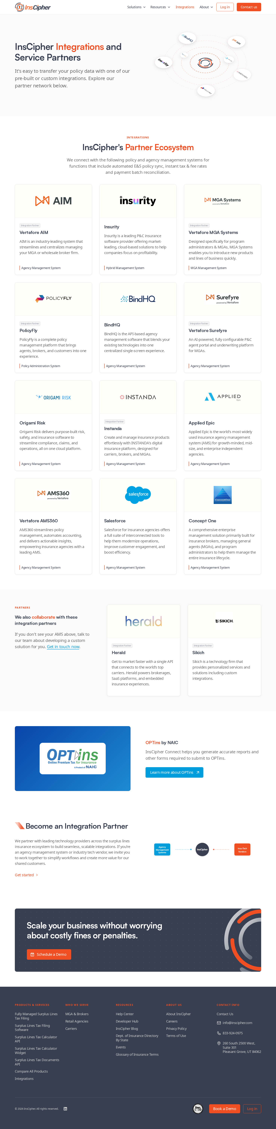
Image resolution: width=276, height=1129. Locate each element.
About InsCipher (178, 1014)
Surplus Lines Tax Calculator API (36, 1039)
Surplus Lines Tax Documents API (37, 1062)
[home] (33, 7)
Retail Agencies (76, 1021)
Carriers (71, 1028)
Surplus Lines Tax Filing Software (32, 1027)
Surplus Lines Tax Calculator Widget (36, 1050)
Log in (225, 7)
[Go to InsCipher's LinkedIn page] (65, 1109)
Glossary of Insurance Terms (137, 1054)
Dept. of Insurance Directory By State (137, 1037)
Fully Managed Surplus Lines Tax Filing (36, 1016)
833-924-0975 (233, 1033)
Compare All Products (31, 1071)
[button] (136, 7)
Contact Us (225, 1014)
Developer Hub (127, 1021)
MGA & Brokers (77, 1014)
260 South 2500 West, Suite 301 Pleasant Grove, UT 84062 (242, 1047)
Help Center (125, 1014)
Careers (172, 1021)
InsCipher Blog (127, 1028)
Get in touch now (63, 646)
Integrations (185, 7)
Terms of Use (176, 1035)
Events (121, 1047)
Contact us (249, 7)
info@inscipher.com (237, 1022)
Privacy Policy (176, 1028)
